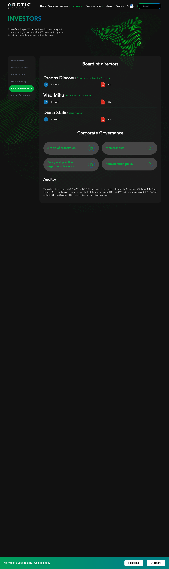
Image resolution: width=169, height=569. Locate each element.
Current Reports (18, 75)
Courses (90, 6)
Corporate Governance (21, 89)
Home (43, 6)
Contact (120, 6)
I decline (133, 563)
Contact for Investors (20, 96)
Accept (156, 563)
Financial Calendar (19, 68)
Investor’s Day (17, 61)
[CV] (102, 84)
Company (53, 6)
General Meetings (19, 82)
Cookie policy (42, 562)
